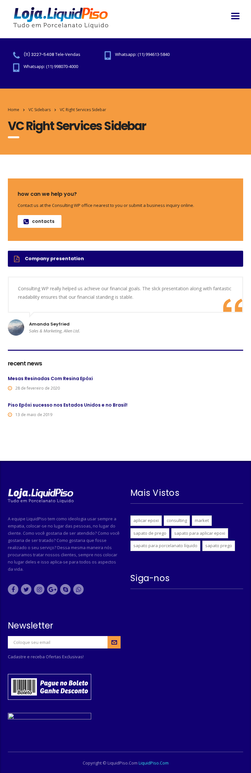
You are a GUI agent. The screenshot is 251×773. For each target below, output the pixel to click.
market (202, 520)
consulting (177, 520)
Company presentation (54, 258)
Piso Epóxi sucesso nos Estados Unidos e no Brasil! (67, 405)
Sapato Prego (218, 545)
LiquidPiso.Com (154, 763)
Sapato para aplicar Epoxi (199, 533)
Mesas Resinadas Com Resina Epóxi (50, 378)
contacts (43, 221)
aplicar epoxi (146, 520)
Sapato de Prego (149, 533)
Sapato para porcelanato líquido (165, 545)
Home (13, 109)
